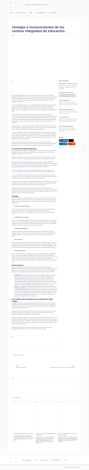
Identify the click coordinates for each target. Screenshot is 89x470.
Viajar (11, 12)
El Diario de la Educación (17, 170)
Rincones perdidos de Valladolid (66, 126)
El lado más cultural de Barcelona (66, 92)
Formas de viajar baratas (64, 100)
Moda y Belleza (52, 12)
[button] (63, 140)
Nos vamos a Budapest (64, 117)
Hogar (30, 12)
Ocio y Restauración (40, 12)
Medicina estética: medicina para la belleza (68, 83)
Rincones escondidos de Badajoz (66, 109)
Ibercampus (21, 303)
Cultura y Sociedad (20, 12)
